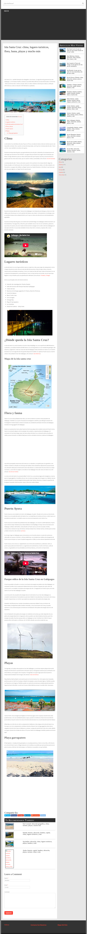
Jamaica (23, 531)
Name (6, 878)
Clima (7, 120)
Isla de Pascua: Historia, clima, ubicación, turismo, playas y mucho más (75, 79)
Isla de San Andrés (13, 471)
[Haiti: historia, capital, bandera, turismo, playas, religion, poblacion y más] (63, 100)
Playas (7, 131)
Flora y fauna (9, 126)
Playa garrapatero (12, 133)
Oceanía (61, 172)
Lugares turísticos (10, 122)
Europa (60, 169)
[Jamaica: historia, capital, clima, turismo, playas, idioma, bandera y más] (63, 114)
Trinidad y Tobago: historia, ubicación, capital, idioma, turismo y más (74, 86)
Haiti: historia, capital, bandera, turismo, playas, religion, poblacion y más (73, 100)
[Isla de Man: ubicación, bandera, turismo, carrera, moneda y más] (63, 150)
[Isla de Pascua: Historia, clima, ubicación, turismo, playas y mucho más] (63, 79)
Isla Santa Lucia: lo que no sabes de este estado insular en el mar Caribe (75, 50)
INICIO (6, 11)
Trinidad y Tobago (45, 275)
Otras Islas (61, 175)
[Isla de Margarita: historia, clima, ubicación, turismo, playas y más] (63, 136)
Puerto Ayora (9, 128)
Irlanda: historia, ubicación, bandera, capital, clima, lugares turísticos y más (36, 833)
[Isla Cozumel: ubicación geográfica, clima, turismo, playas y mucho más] (13, 826)
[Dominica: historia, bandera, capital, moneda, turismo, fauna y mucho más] (63, 93)
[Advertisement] (43, 26)
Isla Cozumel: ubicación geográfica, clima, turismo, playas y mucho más (36, 824)
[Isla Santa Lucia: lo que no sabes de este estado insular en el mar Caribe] (63, 50)
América (61, 164)
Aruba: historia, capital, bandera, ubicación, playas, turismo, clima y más (36, 851)
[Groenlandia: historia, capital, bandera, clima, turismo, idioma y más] (63, 129)
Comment (7, 892)
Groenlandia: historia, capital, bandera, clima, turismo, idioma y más (75, 129)
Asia (60, 167)
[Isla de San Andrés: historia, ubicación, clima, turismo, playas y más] (63, 143)
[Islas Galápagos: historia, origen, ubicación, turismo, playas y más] (63, 122)
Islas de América (34, 674)
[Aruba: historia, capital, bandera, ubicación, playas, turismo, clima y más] (13, 859)
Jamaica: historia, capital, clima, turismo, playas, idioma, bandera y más (75, 114)
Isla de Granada (51, 158)
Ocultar (20, 116)
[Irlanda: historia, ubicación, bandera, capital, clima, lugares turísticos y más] (13, 835)
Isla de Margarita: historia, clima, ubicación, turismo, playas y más (74, 136)
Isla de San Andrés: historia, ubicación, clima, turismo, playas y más (74, 143)
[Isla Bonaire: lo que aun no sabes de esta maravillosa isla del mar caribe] (63, 72)
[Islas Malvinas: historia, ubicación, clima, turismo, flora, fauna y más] (63, 57)
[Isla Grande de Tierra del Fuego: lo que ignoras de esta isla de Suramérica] (63, 65)
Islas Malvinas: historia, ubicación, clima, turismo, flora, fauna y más (74, 57)
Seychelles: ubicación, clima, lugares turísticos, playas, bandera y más (37, 842)
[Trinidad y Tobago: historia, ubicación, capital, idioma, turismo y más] (63, 86)
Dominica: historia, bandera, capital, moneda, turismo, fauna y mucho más (74, 93)
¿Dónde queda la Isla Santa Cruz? (14, 124)
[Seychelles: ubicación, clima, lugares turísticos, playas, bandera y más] (13, 844)
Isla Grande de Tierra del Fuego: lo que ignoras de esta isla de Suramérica (74, 65)
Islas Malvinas (36, 353)
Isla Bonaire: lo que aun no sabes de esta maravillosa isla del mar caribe (74, 72)
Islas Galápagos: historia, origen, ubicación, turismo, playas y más (74, 122)
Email (6, 885)
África (60, 162)
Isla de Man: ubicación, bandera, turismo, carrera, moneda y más (73, 150)
